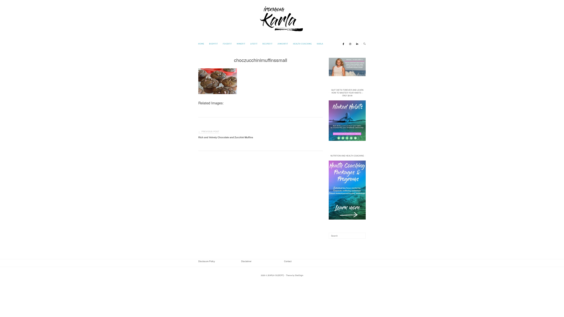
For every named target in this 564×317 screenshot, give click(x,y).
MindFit (241, 44)
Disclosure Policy (206, 261)
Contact (288, 261)
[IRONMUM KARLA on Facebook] (342, 43)
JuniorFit (282, 44)
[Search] (362, 234)
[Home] (282, 31)
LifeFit (253, 44)
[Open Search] (364, 44)
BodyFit (213, 44)
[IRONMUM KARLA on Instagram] (349, 43)
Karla (320, 44)
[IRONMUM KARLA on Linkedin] (356, 43)
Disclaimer (246, 261)
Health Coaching (302, 44)
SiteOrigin (299, 275)
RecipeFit (267, 44)
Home (201, 44)
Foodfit (227, 44)
